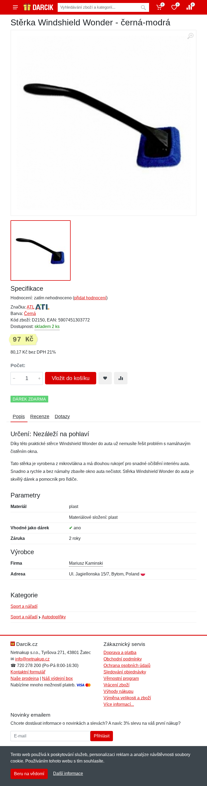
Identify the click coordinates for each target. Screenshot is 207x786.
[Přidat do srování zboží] (120, 378)
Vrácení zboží (116, 685)
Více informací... (119, 704)
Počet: (18, 365)
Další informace (68, 773)
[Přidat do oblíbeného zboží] (105, 378)
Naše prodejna (25, 678)
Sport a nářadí (24, 606)
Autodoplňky (54, 617)
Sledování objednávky (125, 672)
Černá (30, 313)
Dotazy (62, 416)
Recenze (39, 416)
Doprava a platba (120, 652)
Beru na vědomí (29, 773)
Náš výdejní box (57, 678)
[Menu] (15, 7)
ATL (30, 307)
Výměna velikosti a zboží (127, 698)
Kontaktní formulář (28, 672)
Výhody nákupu (118, 691)
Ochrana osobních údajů (127, 665)
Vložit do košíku (70, 378)
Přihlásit (101, 736)
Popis (19, 416)
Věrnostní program (121, 678)
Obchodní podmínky (123, 659)
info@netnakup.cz (32, 659)
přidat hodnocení (90, 298)
